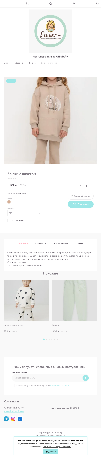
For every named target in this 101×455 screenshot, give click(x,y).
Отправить (86, 378)
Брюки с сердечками (15, 325)
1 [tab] (43, 339)
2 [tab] (46, 339)
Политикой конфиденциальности (57, 447)
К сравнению (18, 220)
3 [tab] (49, 339)
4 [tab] (51, 339)
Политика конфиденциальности (50, 435)
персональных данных (61, 385)
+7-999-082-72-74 (14, 407)
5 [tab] (54, 339)
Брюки (56, 325)
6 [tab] (57, 339)
